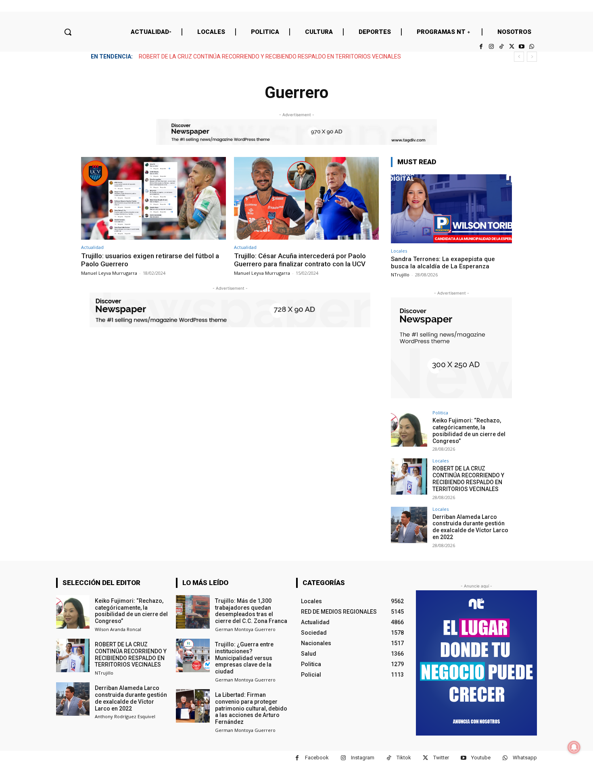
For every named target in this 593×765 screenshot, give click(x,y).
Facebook (317, 758)
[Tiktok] (501, 47)
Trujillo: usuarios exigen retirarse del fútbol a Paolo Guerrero (150, 260)
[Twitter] (511, 47)
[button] (67, 32)
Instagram (362, 758)
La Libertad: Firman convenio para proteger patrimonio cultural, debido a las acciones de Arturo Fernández (251, 708)
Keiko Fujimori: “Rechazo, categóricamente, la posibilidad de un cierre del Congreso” (468, 430)
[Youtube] (522, 47)
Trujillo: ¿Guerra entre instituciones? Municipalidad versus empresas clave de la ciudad (244, 658)
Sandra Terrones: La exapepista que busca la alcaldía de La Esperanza (443, 262)
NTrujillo (400, 275)
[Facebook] (481, 47)
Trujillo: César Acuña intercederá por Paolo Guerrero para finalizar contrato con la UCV (300, 260)
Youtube (481, 758)
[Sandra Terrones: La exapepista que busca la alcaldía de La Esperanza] (451, 208)
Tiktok (404, 758)
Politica (440, 412)
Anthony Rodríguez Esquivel (125, 716)
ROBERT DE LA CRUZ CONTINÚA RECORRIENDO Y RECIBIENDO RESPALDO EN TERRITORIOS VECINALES (468, 478)
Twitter (441, 758)
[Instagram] (491, 47)
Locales (399, 251)
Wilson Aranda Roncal (118, 629)
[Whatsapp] (532, 47)
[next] (532, 57)
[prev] (519, 57)
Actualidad (92, 247)
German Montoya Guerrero (245, 629)
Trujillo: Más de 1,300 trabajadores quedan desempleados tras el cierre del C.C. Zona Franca (251, 611)
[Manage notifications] (574, 747)
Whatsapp (525, 758)
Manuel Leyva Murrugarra (109, 273)
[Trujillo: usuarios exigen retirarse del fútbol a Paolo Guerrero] (153, 198)
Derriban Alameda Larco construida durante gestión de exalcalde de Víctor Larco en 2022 (253, 56)
